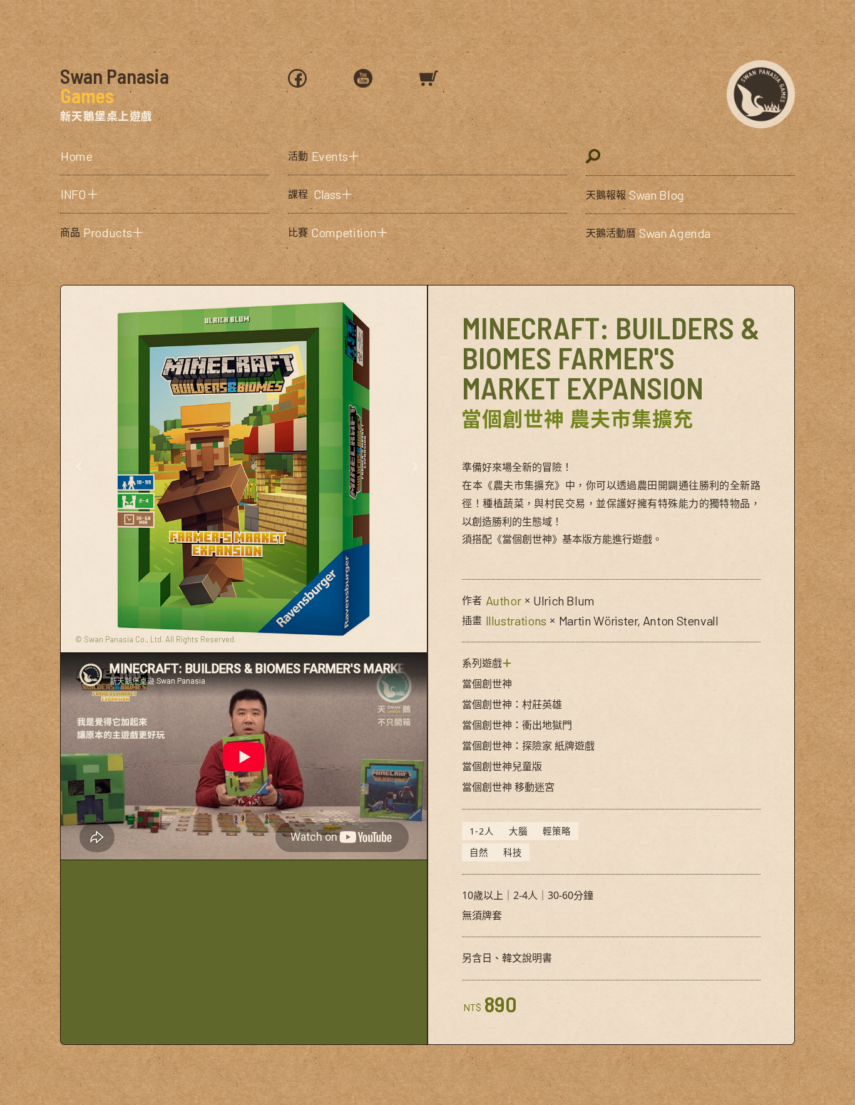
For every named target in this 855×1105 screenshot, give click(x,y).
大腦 (518, 831)
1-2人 (481, 831)
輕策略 (557, 831)
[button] (164, 194)
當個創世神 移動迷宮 (508, 787)
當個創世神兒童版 (502, 766)
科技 (512, 852)
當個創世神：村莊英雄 (512, 704)
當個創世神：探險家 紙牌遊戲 (528, 746)
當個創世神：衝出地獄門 (517, 725)
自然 (478, 852)
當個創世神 (487, 684)
